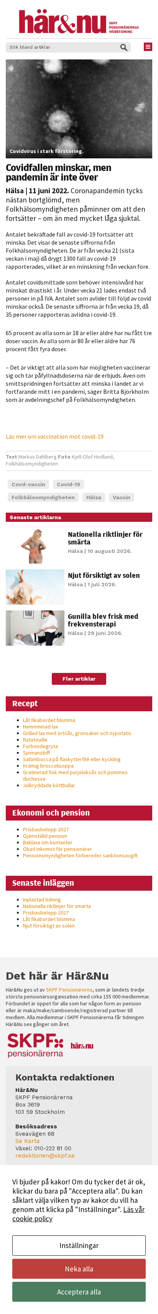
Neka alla (79, 1268)
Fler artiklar (79, 679)
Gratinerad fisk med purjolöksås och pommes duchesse (75, 775)
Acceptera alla (79, 1291)
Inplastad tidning (42, 899)
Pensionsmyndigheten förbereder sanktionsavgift (80, 855)
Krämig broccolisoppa (48, 765)
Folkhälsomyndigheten (43, 497)
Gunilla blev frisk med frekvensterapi (103, 620)
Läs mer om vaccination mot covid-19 (55, 436)
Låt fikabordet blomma (49, 720)
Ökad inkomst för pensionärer (57, 848)
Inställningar (79, 1245)
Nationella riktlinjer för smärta (105, 538)
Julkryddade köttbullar (49, 785)
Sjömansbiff (36, 752)
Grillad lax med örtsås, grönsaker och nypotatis (77, 733)
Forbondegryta (40, 746)
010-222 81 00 (52, 1148)
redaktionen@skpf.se (45, 1155)
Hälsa (15, 190)
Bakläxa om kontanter (47, 842)
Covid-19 (68, 484)
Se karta (27, 1141)
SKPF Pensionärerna (69, 989)
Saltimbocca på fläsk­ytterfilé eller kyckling (72, 759)
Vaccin (121, 497)
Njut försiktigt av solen (104, 575)
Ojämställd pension (45, 835)
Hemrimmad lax (40, 726)
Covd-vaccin (28, 484)
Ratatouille (35, 739)
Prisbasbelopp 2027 (46, 829)
